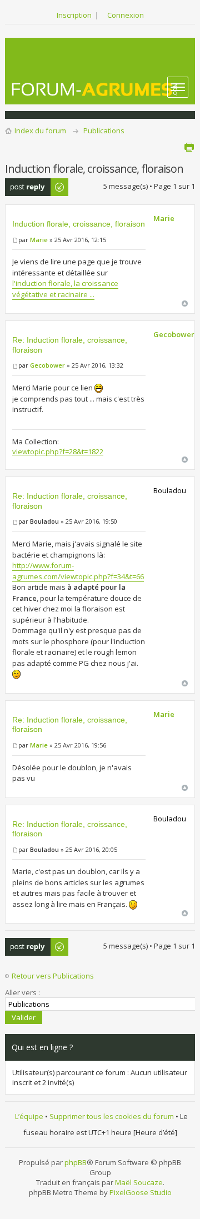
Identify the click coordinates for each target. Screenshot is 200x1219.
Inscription (74, 15)
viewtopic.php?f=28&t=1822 (57, 452)
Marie (39, 239)
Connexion (125, 15)
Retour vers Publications (53, 976)
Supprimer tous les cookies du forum (111, 1116)
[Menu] (177, 87)
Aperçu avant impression (189, 147)
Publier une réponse (24, 187)
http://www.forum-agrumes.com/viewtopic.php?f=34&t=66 (78, 570)
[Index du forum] (95, 89)
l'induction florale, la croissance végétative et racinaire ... (65, 288)
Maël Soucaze (139, 1182)
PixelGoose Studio (140, 1192)
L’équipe (29, 1116)
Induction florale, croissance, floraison (78, 223)
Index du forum (40, 131)
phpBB (75, 1162)
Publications (103, 131)
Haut (185, 303)
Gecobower (47, 365)
